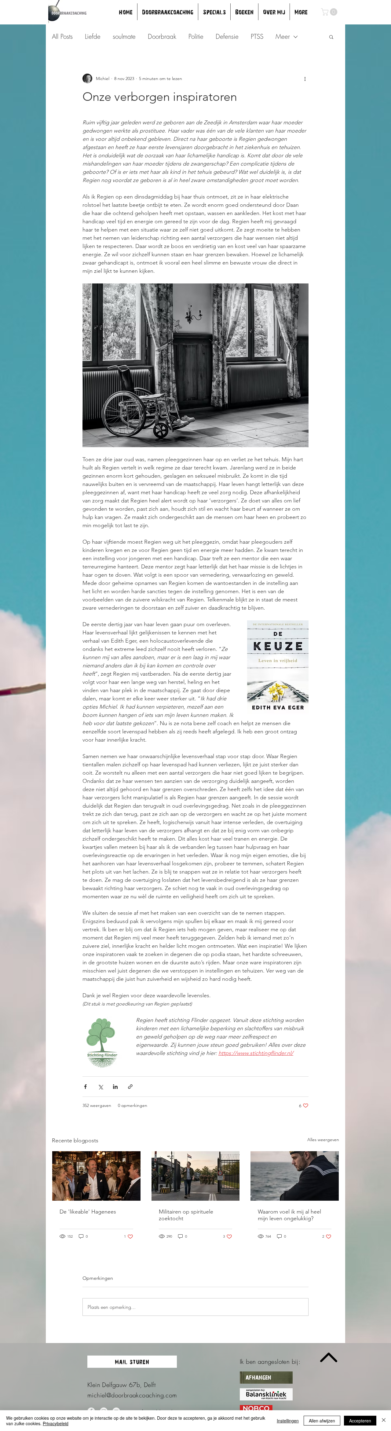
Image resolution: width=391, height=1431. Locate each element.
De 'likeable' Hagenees (88, 1211)
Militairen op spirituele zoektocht (186, 1215)
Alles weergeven (323, 1139)
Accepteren (360, 1421)
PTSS (257, 36)
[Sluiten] (383, 1420)
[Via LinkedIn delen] (115, 1087)
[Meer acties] (305, 78)
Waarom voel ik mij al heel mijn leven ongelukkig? (289, 1215)
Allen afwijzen (322, 1421)
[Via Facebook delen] (85, 1087)
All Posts (62, 36)
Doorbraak (162, 36)
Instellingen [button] (288, 1421)
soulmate (124, 36)
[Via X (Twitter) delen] (100, 1087)
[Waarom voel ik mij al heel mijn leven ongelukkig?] (294, 1176)
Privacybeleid (55, 1423)
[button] (330, 12)
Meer (283, 36)
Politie (195, 36)
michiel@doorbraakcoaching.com (132, 1395)
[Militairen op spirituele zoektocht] (196, 1176)
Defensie (227, 36)
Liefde (92, 36)
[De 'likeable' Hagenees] (96, 1176)
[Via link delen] (130, 1087)
